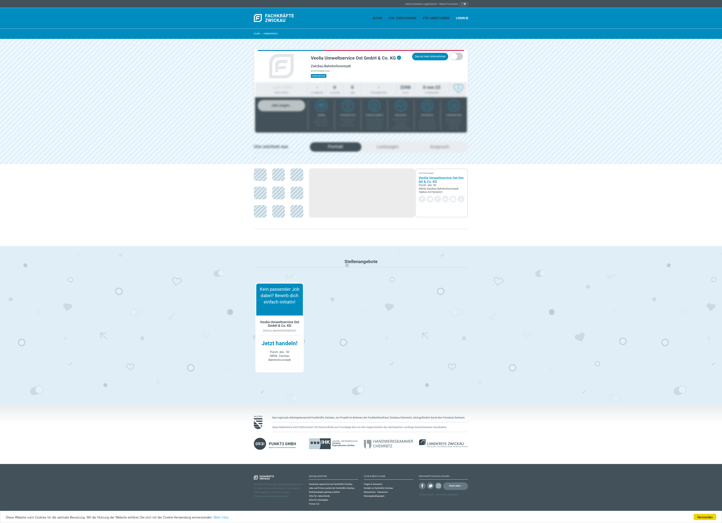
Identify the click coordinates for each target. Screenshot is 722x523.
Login (461, 18)
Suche (377, 18)
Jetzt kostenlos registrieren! (421, 3)
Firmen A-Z (314, 504)
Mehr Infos (221, 517)
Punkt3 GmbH (427, 494)
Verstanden (705, 517)
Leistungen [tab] (388, 146)
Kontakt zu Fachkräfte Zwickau (378, 488)
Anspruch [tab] (439, 146)
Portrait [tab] (335, 146)
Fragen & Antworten (373, 484)
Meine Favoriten (448, 3)
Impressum (382, 492)
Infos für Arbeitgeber (318, 500)
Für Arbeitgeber (436, 18)
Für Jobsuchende (402, 18)
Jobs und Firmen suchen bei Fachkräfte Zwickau (331, 488)
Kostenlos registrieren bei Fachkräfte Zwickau (330, 484)
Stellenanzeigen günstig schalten (324, 492)
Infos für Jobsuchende (319, 496)
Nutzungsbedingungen (374, 496)
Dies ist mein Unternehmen (430, 56)
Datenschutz (369, 492)
